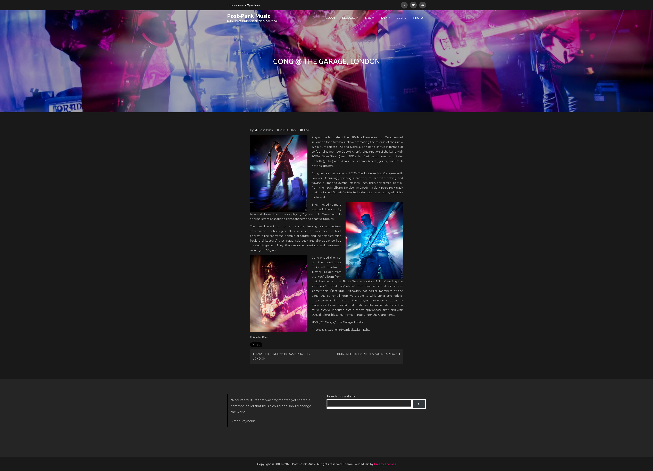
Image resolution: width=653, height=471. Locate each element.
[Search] (419, 404)
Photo (418, 17)
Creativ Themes (385, 464)
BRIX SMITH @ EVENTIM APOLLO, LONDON (367, 353)
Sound (401, 17)
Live (368, 17)
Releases (348, 17)
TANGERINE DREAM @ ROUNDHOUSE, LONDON (281, 356)
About (330, 17)
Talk (384, 17)
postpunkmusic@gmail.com (245, 5)
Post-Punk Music (248, 16)
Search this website (341, 396)
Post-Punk (265, 130)
